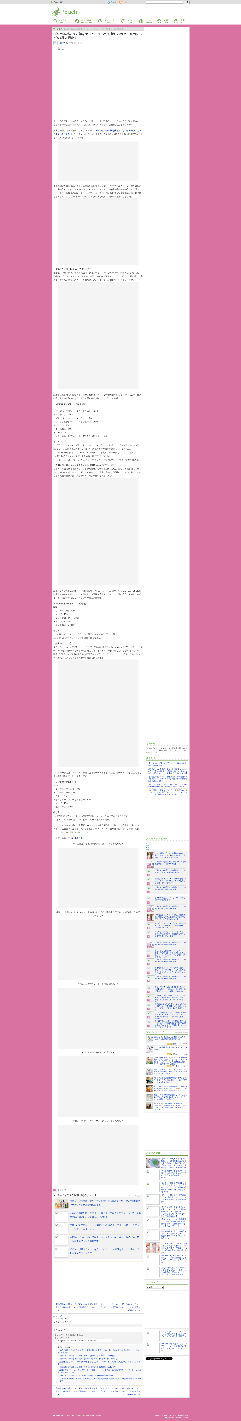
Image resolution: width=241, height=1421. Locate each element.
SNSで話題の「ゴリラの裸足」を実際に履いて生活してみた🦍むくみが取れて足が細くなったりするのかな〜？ (170, 855)
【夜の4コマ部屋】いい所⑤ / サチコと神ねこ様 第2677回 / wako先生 (170, 977)
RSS (121, 2)
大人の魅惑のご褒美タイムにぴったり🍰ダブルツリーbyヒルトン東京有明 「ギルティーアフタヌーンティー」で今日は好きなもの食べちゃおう (167, 792)
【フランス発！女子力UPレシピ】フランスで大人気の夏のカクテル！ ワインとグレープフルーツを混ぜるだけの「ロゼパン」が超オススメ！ (174, 1211)
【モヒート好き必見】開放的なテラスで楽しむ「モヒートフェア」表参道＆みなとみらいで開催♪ (173, 1198)
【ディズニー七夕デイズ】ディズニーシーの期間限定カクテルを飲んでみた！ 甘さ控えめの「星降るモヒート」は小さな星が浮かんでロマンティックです (173, 1163)
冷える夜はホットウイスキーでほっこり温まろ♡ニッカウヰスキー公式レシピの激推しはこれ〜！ (173, 1174)
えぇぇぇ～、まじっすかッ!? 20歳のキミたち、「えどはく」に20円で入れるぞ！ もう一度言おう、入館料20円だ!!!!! (120, 1307)
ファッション (102, 20)
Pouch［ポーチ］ (59, 8)
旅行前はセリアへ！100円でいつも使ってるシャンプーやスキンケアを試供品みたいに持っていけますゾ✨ (170, 881)
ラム (66, 1190)
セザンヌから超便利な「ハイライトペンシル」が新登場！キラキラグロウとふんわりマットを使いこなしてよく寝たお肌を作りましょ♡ (170, 954)
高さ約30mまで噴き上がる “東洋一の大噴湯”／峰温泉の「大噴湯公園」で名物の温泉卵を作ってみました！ (76, 1307)
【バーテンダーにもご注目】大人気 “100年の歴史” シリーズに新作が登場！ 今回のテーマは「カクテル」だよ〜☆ (173, 1222)
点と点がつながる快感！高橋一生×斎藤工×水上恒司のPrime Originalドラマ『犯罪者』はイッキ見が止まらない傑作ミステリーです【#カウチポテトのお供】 (168, 771)
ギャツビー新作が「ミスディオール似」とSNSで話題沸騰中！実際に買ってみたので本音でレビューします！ (170, 934)
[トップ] (54, 28)
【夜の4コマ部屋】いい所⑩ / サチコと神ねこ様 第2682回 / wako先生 (87, 1367)
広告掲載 (87, 1416)
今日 (148, 843)
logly (186, 1032)
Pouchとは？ (58, 2)
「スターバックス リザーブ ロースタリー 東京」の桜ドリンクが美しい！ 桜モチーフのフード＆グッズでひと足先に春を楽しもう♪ (174, 1247)
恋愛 (123, 20)
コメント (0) (57, 1316)
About (58, 1416)
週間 (148, 845)
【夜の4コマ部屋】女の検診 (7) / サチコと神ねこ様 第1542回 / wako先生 (89, 1359)
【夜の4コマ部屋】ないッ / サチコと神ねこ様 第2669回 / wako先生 (86, 1375)
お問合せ (98, 1416)
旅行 (158, 20)
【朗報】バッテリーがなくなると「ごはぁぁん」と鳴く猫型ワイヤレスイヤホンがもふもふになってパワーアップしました (170, 999)
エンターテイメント (60, 20)
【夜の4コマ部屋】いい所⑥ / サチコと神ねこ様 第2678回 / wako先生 (170, 960)
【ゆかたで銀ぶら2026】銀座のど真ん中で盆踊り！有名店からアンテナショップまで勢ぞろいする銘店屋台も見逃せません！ (167, 779)
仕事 (175, 20)
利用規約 (67, 1416)
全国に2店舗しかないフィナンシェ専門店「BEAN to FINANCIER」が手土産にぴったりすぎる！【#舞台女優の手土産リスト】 (170, 1007)
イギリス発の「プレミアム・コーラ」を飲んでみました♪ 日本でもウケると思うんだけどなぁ (173, 1334)
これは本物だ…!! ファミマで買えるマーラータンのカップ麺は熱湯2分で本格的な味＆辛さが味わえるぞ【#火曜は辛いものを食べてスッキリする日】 (170, 1024)
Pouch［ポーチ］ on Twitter (112, 2)
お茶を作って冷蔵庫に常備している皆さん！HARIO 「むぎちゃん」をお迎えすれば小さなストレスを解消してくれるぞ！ (170, 989)
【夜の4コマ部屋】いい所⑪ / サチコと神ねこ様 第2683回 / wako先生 (87, 1356)
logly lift (139, 1196)
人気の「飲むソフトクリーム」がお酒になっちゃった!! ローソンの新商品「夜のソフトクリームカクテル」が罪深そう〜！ (173, 1271)
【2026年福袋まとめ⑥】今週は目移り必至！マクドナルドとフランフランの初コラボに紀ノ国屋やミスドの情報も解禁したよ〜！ (170, 1015)
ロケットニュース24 (177, 750)
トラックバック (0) (59, 1318)
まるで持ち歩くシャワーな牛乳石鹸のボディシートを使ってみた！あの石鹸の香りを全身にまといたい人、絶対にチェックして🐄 (170, 971)
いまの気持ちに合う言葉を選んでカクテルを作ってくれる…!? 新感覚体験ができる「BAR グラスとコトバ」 (174, 1234)
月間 (148, 848)
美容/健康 (78, 20)
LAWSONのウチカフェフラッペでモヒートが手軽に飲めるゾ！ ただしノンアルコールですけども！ (174, 1259)
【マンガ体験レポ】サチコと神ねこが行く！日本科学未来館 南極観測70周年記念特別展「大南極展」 (167, 785)
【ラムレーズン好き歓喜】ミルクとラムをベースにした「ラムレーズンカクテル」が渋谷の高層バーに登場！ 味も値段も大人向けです (174, 1187)
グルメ (141, 20)
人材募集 (77, 1416)
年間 (148, 850)
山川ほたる (63, 43)
